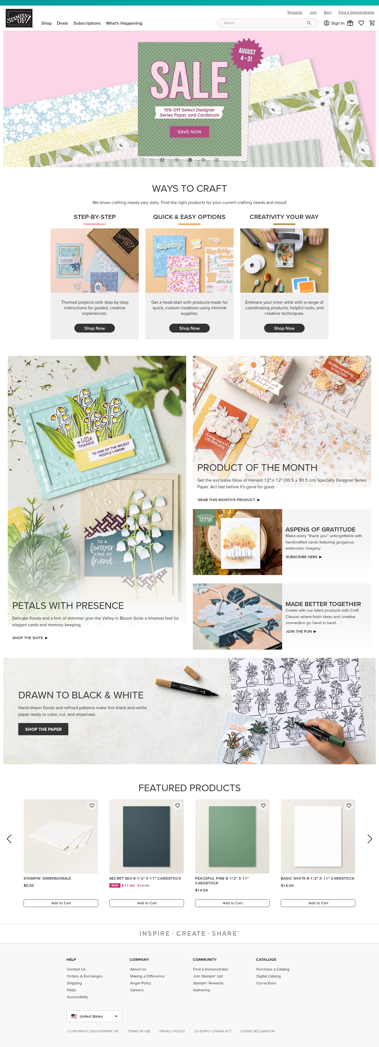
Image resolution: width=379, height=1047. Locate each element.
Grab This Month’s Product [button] (226, 498)
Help (71, 959)
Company (139, 959)
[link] (361, 23)
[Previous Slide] (9, 844)
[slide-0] (176, 158)
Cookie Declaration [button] (257, 1031)
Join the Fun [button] (299, 629)
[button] (350, 23)
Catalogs (266, 959)
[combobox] (268, 23)
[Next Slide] (369, 844)
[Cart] (372, 23)
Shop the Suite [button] (27, 636)
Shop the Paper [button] (43, 727)
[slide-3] (216, 158)
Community (205, 959)
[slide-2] (203, 158)
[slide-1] (190, 158)
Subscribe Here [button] (301, 555)
